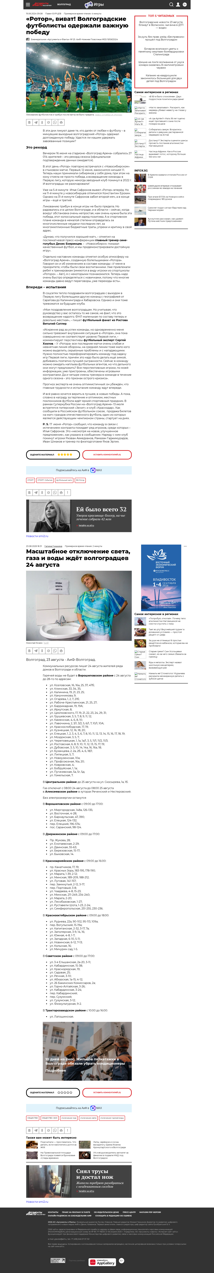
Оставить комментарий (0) (107, 455)
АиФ (46, 643)
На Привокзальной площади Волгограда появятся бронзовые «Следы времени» (57, 1155)
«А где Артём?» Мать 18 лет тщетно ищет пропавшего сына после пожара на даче (167, 121)
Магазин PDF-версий (150, 1212)
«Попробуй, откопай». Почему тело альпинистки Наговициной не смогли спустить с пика (167, 621)
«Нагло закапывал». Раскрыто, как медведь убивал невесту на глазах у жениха (167, 110)
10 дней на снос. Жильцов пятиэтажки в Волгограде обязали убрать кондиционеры (85, 1061)
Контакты (53, 1212)
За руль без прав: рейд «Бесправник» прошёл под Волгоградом (161, 38)
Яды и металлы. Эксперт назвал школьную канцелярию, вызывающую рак (165, 665)
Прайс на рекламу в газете (76, 1212)
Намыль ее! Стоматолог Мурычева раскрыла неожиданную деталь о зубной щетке (167, 676)
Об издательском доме (106, 1212)
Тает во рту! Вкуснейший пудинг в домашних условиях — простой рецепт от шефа (166, 632)
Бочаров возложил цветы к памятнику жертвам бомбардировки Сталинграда (161, 51)
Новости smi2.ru (37, 536)
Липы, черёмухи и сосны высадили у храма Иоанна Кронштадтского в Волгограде (109, 1145)
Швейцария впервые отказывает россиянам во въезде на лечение (165, 187)
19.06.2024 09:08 (34, 13)
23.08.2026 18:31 (34, 546)
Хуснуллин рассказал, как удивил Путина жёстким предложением (165, 220)
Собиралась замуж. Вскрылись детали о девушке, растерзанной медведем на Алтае (166, 132)
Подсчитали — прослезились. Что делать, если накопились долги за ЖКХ (58, 1145)
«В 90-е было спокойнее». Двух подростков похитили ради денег (166, 97)
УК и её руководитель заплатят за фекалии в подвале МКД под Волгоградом (110, 1155)
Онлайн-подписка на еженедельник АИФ (69, 1216)
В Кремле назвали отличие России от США (167, 176)
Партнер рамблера (77, 1261)
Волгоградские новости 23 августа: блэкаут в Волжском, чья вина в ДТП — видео (161, 25)
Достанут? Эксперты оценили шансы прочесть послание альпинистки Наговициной (168, 143)
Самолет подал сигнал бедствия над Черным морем (167, 209)
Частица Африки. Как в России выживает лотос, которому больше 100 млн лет (167, 154)
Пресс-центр (129, 1212)
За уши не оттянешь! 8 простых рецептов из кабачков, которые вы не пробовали (168, 643)
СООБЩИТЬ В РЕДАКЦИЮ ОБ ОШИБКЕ (113, 1216)
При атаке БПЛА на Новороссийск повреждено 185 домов (166, 198)
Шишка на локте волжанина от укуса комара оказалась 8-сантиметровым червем (161, 65)
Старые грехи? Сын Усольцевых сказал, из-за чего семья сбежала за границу (167, 654)
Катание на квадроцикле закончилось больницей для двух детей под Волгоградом (161, 78)
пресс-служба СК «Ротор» (108, 114)
